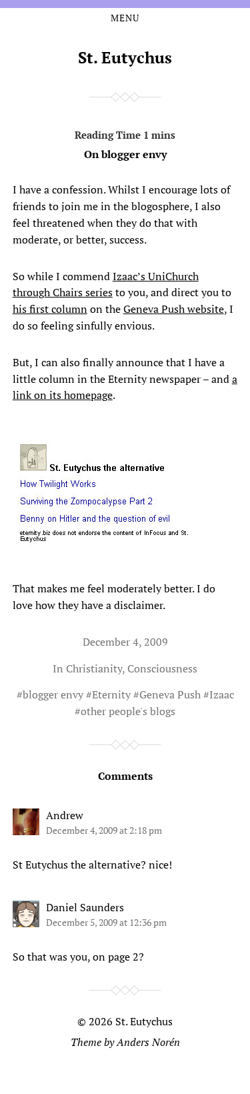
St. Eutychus (125, 57)
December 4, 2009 (125, 641)
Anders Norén (148, 1042)
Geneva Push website (173, 309)
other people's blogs (128, 711)
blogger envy (53, 694)
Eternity (111, 694)
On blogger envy (125, 154)
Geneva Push (170, 694)
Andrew (64, 815)
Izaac (221, 694)
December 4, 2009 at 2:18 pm (104, 830)
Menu (125, 18)
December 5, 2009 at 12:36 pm (106, 922)
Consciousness (162, 668)
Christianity (94, 668)
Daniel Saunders (85, 907)
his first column (50, 309)
